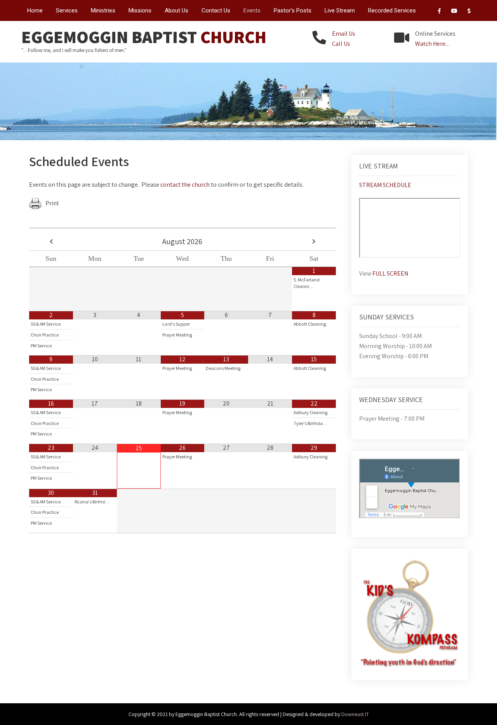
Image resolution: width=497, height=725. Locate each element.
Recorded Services (392, 10)
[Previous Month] (51, 242)
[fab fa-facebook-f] (439, 12)
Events (252, 10)
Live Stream (340, 10)
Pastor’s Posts (292, 10)
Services (67, 10)
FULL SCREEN (390, 273)
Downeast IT (355, 714)
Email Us (343, 33)
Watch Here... (432, 44)
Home (35, 10)
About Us (176, 10)
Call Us (341, 44)
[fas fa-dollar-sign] (469, 12)
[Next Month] (314, 242)
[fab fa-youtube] (454, 12)
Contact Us (216, 10)
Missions (140, 10)
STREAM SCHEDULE (385, 185)
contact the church (185, 184)
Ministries (103, 10)
